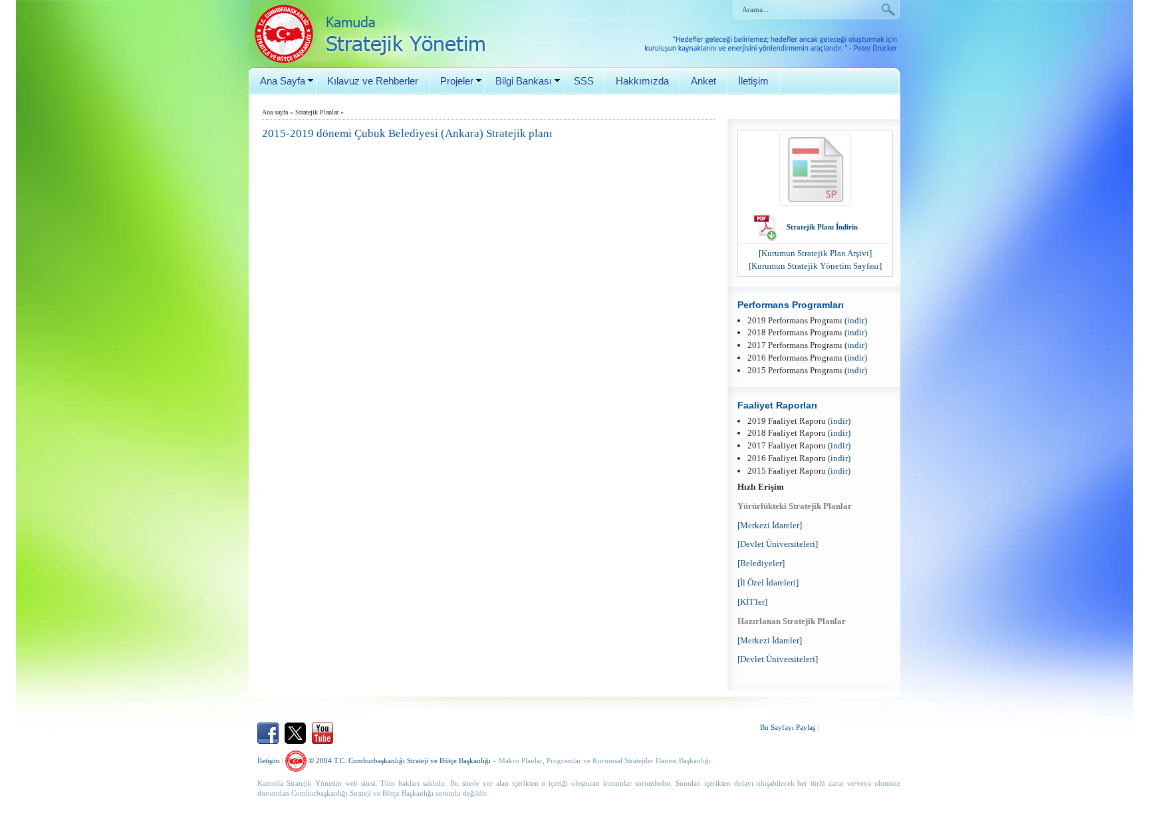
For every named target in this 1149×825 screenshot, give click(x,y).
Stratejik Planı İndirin (822, 227)
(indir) (855, 320)
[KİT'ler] (752, 602)
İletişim (753, 80)
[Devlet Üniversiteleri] (777, 544)
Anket (703, 80)
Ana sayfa (275, 112)
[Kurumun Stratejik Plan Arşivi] (815, 253)
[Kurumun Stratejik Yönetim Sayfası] (815, 266)
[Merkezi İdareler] (769, 525)
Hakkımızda (642, 80)
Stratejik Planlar (316, 112)
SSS (584, 80)
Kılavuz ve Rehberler (372, 80)
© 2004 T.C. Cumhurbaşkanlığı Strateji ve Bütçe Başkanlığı (399, 760)
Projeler (456, 80)
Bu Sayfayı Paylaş (787, 727)
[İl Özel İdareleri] (768, 582)
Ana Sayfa (282, 80)
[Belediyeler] (761, 563)
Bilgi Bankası (523, 80)
